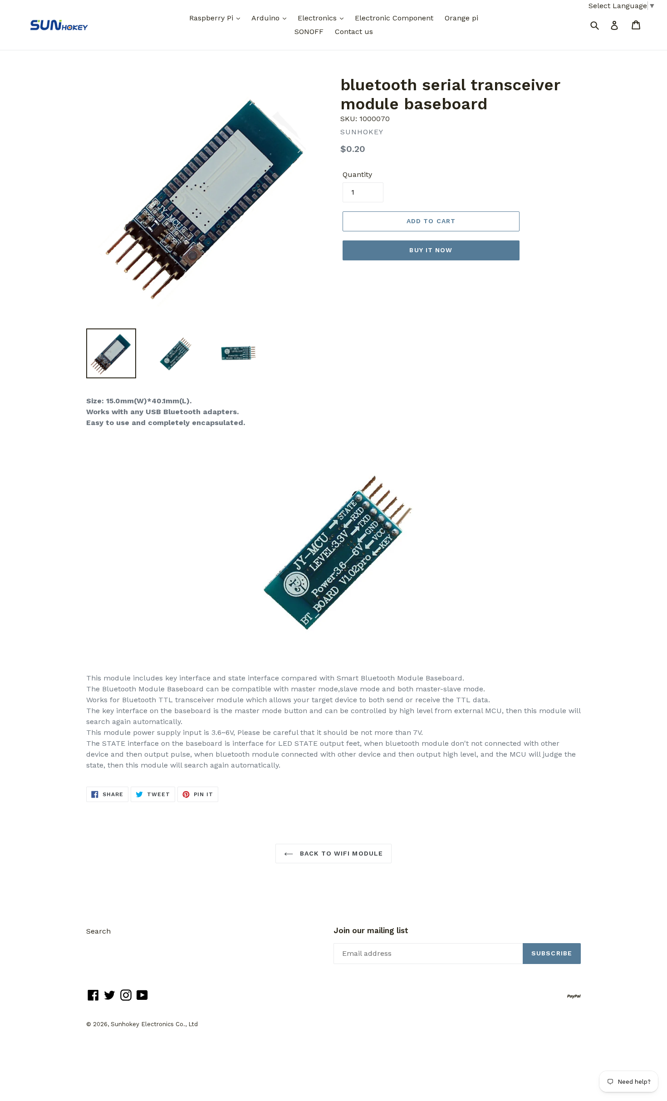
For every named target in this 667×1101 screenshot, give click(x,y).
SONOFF (309, 31)
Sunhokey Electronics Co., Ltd (154, 1024)
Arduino (266, 18)
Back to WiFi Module (340, 853)
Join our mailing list (371, 930)
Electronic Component (394, 18)
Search (98, 931)
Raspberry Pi (212, 18)
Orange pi (461, 18)
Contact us (354, 31)
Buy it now (430, 250)
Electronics (318, 18)
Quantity (357, 174)
